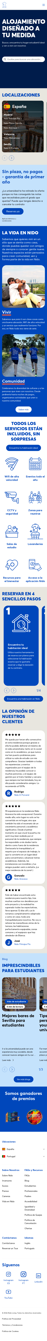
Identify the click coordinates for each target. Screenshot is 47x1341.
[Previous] (4, 158)
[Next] (11, 158)
